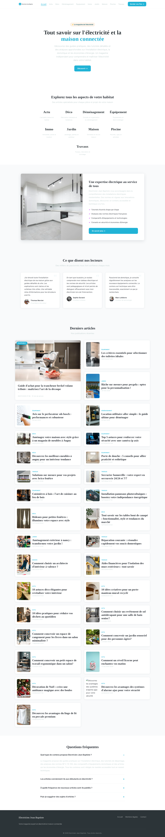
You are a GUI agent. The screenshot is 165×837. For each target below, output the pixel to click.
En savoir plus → (98, 231)
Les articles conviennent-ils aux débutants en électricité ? (66, 779)
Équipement (80, 4)
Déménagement (68, 4)
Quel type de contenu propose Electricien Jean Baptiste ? (66, 755)
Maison (104, 4)
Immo (90, 4)
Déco (57, 4)
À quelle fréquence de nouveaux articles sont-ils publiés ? (66, 788)
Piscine (113, 4)
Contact (143, 817)
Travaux (121, 4)
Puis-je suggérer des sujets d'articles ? (58, 797)
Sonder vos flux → (137, 4)
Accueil (43, 4)
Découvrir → (82, 68)
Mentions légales (131, 817)
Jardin (97, 4)
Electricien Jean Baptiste (31, 817)
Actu (51, 4)
